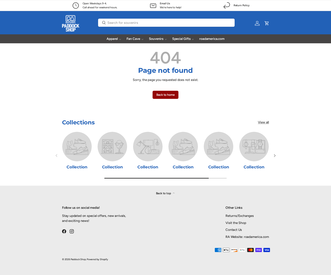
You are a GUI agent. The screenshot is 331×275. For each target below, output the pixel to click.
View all (263, 122)
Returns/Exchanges (239, 216)
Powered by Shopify (97, 259)
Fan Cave (133, 39)
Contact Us (233, 230)
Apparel (112, 39)
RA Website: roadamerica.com (247, 237)
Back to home (165, 94)
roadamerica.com (211, 39)
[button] (267, 23)
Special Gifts (181, 39)
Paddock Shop (78, 259)
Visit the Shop (235, 223)
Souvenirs (156, 39)
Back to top (164, 193)
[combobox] (166, 23)
